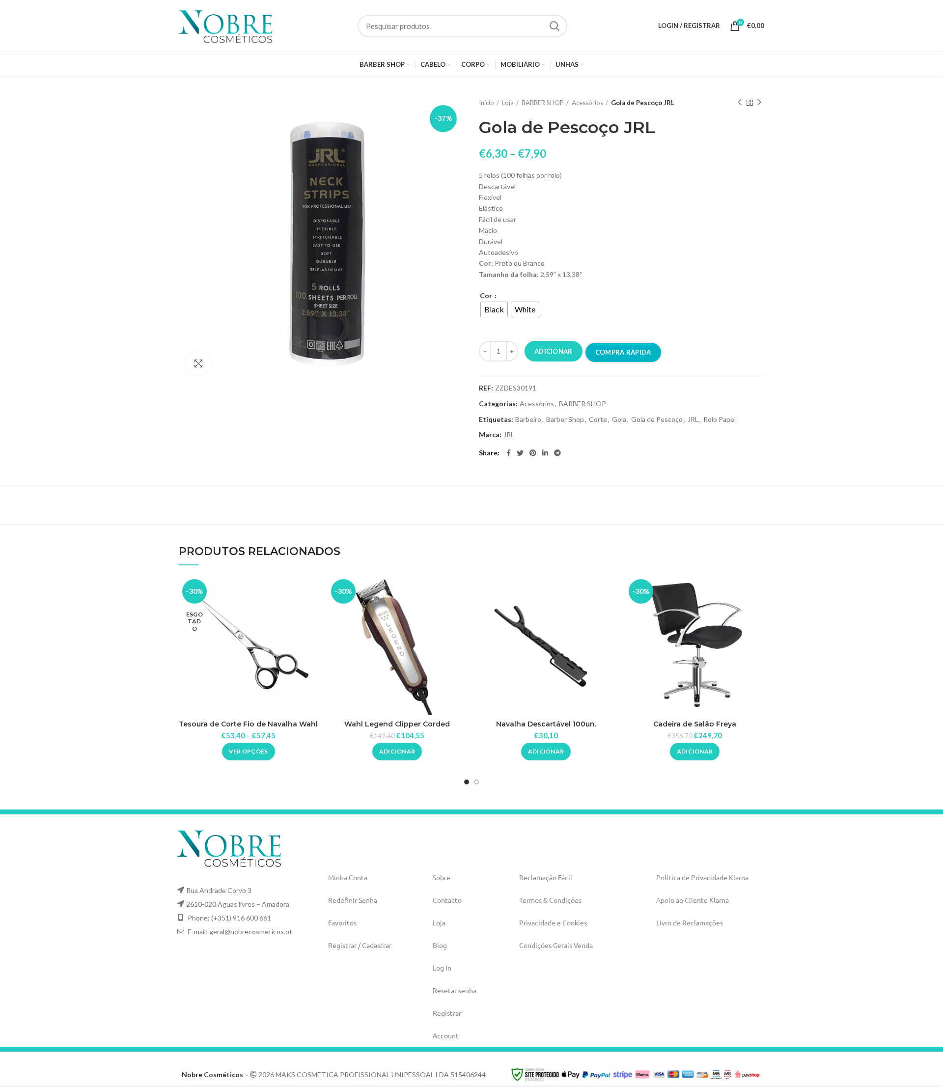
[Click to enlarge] (198, 363)
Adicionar (553, 351)
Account (446, 1035)
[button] (397, 751)
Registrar (447, 1012)
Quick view (310, 592)
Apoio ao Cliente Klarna (692, 899)
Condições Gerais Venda (556, 945)
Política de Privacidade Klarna (702, 877)
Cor (487, 295)
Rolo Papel (719, 419)
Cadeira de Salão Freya (694, 724)
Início (486, 103)
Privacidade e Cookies (553, 922)
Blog (440, 945)
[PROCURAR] (554, 26)
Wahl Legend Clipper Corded (397, 724)
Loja (508, 103)
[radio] (494, 309)
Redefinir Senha (352, 899)
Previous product (740, 103)
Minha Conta (347, 877)
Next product (759, 103)
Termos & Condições (550, 899)
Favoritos (342, 922)
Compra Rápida (623, 352)
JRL (693, 419)
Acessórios (587, 103)
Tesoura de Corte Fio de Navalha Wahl (248, 724)
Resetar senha (454, 990)
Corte (598, 419)
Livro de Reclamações (689, 922)
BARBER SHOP (543, 103)
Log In (442, 967)
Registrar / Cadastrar (359, 945)
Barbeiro (528, 419)
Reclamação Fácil (545, 877)
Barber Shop (565, 419)
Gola (619, 419)
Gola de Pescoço (657, 419)
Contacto (447, 899)
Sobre (441, 877)
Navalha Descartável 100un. (546, 724)
